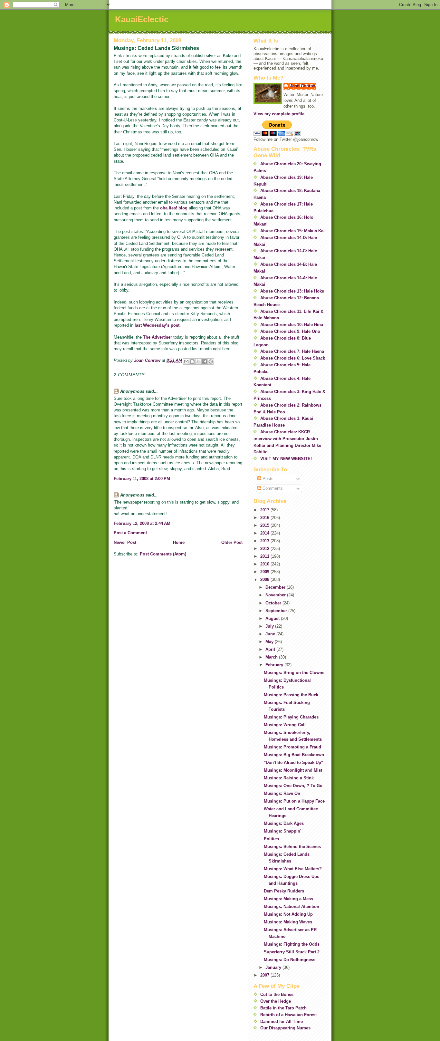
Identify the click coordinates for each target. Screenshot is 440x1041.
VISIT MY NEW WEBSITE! (286, 458)
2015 (265, 525)
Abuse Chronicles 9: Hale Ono (290, 331)
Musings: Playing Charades (291, 717)
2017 (265, 509)
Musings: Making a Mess (288, 898)
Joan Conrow (303, 85)
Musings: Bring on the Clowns (294, 672)
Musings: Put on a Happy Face (294, 801)
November (276, 595)
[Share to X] (198, 361)
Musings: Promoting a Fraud (292, 747)
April (270, 649)
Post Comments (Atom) (163, 554)
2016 (265, 517)
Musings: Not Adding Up (288, 914)
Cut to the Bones (276, 994)
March (272, 657)
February (274, 664)
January (273, 967)
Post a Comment (130, 532)
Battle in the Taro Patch (283, 1008)
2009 (265, 571)
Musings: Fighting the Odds (292, 944)
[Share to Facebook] (204, 361)
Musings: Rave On (282, 793)
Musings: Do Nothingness (289, 959)
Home (179, 542)
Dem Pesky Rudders (284, 891)
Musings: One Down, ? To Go (293, 785)
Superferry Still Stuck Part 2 (292, 951)
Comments (272, 488)
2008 (265, 579)
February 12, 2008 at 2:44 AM (142, 523)
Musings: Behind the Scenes (292, 846)
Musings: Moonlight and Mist (293, 770)
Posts (267, 478)
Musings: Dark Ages (284, 823)
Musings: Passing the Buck (291, 694)
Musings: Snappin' (282, 831)
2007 (265, 975)
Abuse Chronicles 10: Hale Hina (291, 324)
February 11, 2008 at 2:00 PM (142, 478)
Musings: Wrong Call (285, 724)
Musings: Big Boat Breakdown (294, 754)
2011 (265, 556)
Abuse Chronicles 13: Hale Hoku (292, 291)
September (276, 610)
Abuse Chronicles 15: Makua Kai (292, 230)
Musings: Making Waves (288, 922)
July (270, 626)
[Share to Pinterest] (210, 361)
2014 (265, 533)
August (273, 618)
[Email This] (186, 361)
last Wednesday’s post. (158, 325)
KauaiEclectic (141, 19)
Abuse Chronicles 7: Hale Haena (292, 351)
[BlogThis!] (192, 361)
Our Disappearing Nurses (285, 1028)
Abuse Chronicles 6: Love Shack (292, 358)
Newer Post (125, 542)
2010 (265, 564)
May (270, 641)
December (276, 587)
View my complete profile (278, 113)
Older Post (232, 542)
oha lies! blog (173, 208)
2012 (265, 548)
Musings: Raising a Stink (289, 778)
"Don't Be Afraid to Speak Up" (293, 762)
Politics (271, 838)
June (270, 633)
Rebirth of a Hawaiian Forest (288, 1014)
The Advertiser (157, 337)
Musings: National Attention (291, 906)
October (273, 603)
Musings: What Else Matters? (293, 868)
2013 (265, 540)
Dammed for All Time (281, 1021)
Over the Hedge (275, 1001)
